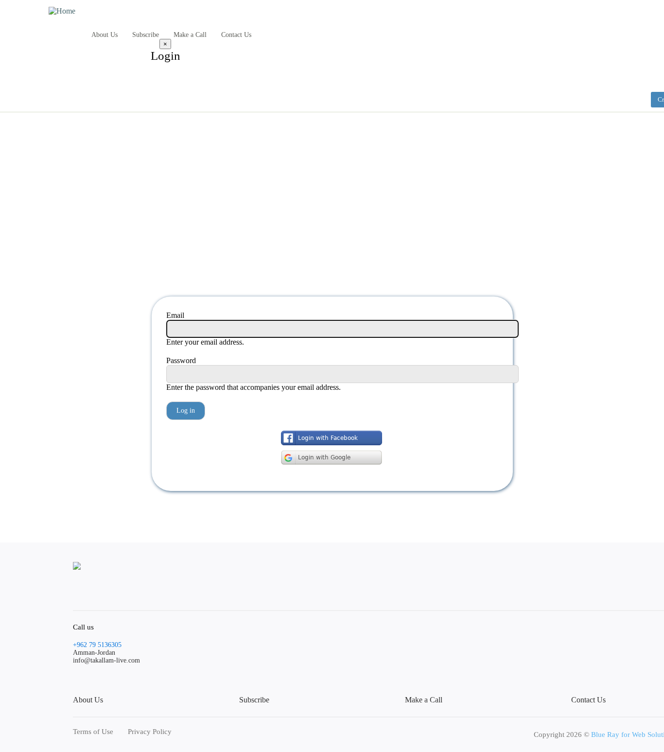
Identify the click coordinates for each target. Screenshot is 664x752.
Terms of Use (93, 731)
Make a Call (190, 34)
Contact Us (236, 34)
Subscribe (145, 34)
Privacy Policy (150, 731)
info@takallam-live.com (106, 660)
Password (181, 360)
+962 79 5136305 (97, 644)
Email (175, 315)
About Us (104, 34)
